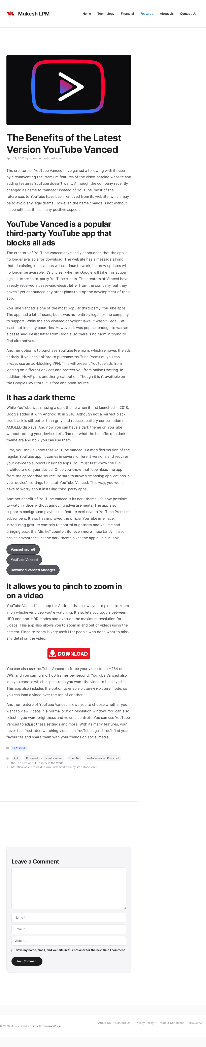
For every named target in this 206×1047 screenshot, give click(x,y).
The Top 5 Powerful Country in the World (37, 763)
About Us (166, 13)
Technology (105, 13)
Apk (16, 758)
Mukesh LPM (34, 14)
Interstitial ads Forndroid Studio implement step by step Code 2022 (54, 767)
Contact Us (188, 13)
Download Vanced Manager (33, 570)
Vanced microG (23, 549)
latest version (53, 758)
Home (87, 13)
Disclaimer (196, 1023)
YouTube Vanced (24, 560)
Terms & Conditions (171, 1022)
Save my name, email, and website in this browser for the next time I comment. (71, 950)
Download (32, 758)
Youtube (74, 758)
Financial (127, 13)
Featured (146, 13)
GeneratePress (51, 1026)
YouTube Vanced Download (103, 758)
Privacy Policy (144, 1022)
